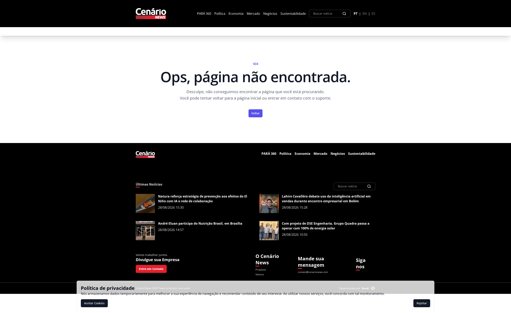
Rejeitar (422, 303)
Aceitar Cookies (94, 303)
